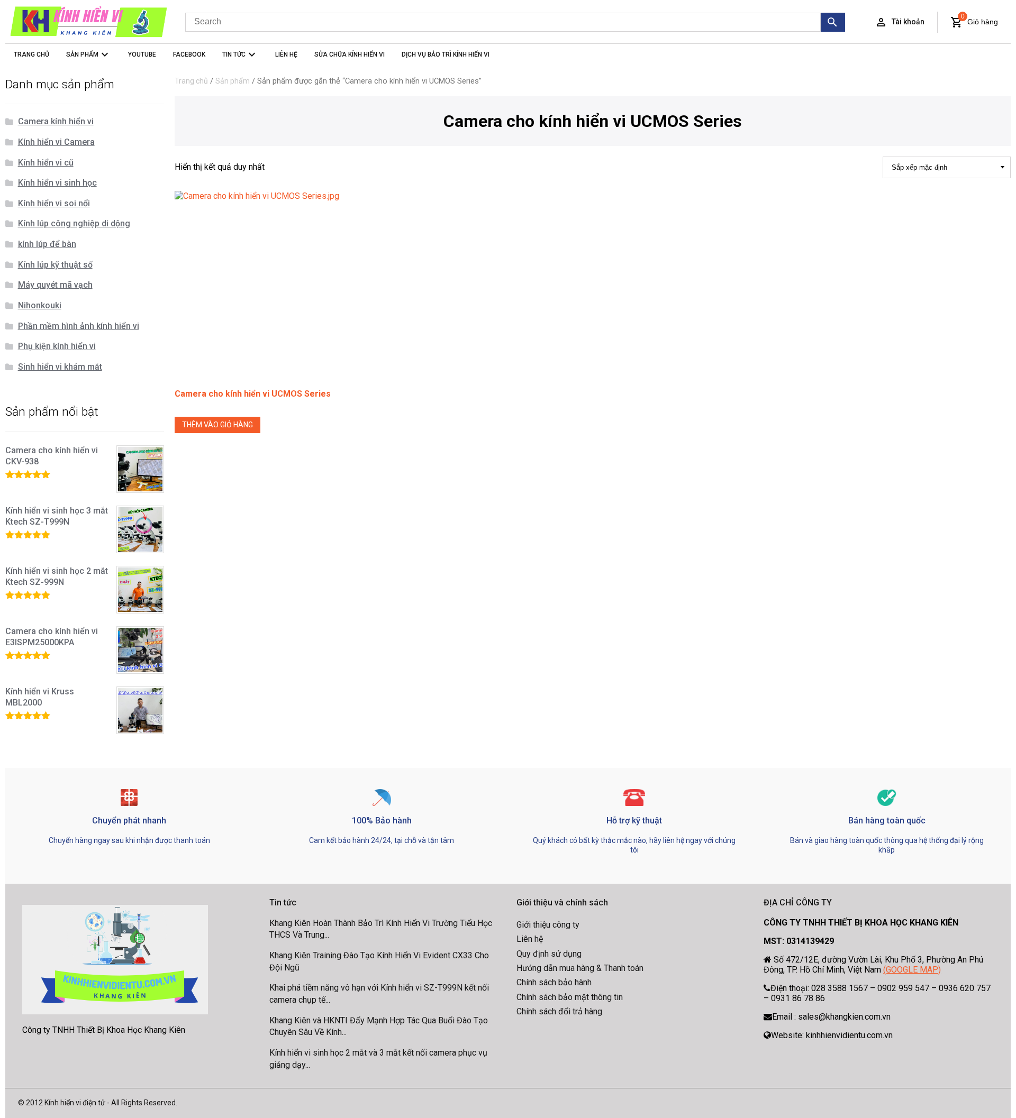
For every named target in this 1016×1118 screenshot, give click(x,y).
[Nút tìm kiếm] (833, 22)
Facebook (189, 54)
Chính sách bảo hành (554, 982)
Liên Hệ (286, 54)
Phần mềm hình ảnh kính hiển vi (78, 326)
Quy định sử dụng (549, 954)
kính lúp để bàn (47, 244)
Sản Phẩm (82, 54)
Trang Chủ (31, 54)
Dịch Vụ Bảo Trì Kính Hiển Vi (445, 54)
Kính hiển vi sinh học (57, 183)
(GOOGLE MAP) (912, 970)
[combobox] (503, 22)
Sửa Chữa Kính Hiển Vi (349, 54)
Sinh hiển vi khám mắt (60, 367)
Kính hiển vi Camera (56, 142)
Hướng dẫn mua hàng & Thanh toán (579, 968)
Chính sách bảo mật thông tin (569, 997)
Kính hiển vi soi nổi (54, 203)
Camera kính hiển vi (56, 121)
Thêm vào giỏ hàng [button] (217, 424)
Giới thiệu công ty (547, 925)
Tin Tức (234, 54)
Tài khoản (908, 21)
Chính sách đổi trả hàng (559, 1011)
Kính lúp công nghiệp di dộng (74, 223)
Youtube (142, 54)
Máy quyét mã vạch (55, 285)
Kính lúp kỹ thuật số (55, 265)
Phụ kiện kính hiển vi (57, 346)
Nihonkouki (39, 305)
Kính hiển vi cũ (46, 163)
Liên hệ (529, 939)
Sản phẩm (232, 81)
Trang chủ (191, 81)
